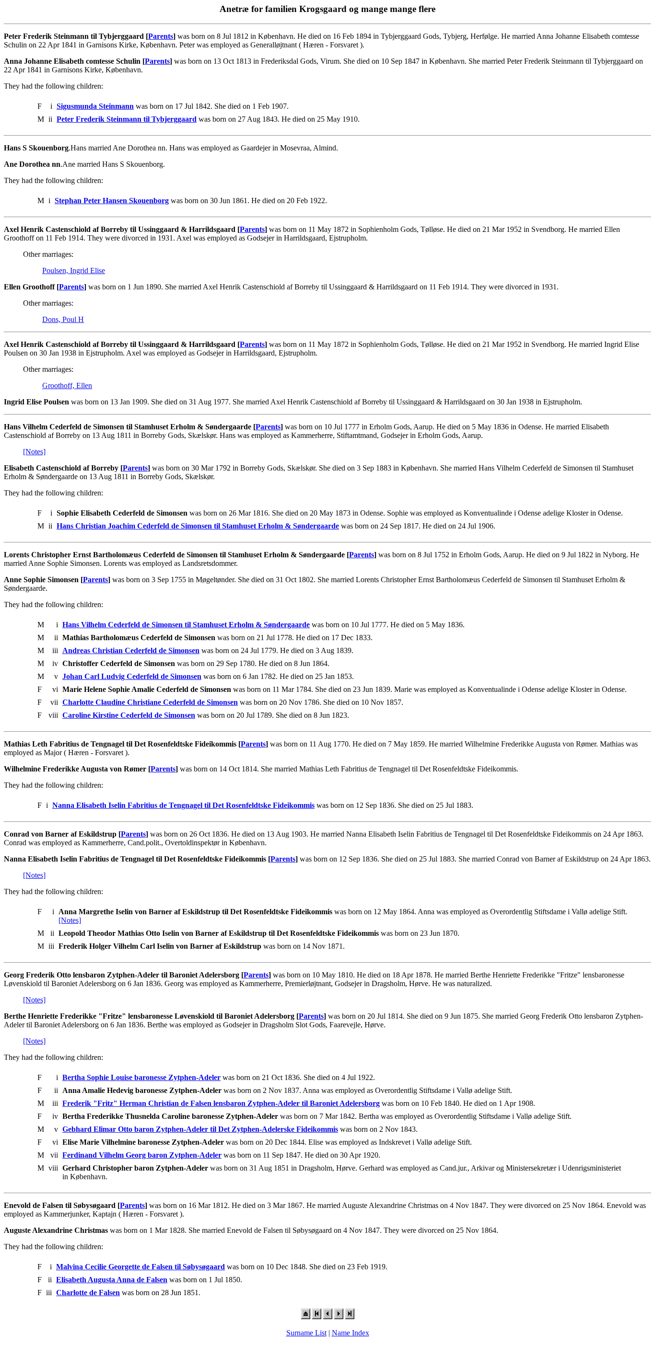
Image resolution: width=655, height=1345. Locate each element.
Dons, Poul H (63, 319)
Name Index (350, 1333)
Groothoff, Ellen (67, 385)
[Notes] (34, 452)
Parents (160, 36)
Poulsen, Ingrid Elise (73, 270)
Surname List (306, 1333)
